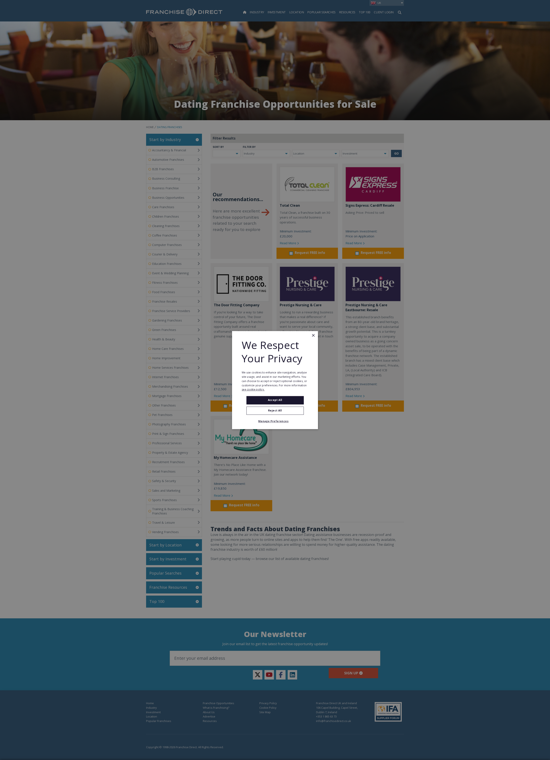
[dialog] (275, 380)
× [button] (313, 335)
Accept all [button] (275, 400)
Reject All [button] (275, 410)
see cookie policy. (253, 389)
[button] (275, 421)
